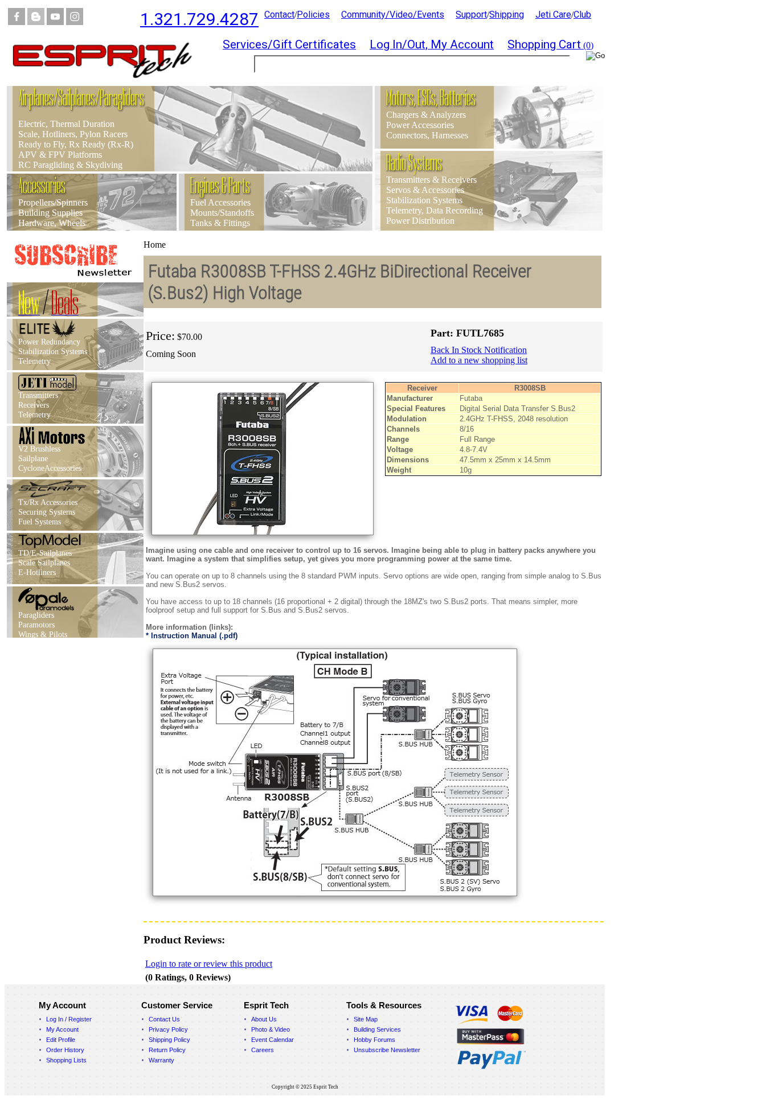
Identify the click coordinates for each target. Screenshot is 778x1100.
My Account (62, 1029)
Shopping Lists (66, 1060)
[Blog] (35, 22)
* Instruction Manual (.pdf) (192, 635)
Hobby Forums (374, 1039)
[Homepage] (109, 83)
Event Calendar (272, 1039)
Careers (262, 1049)
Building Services (377, 1029)
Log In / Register (69, 1019)
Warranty (161, 1060)
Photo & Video (270, 1029)
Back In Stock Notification (479, 350)
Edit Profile (60, 1039)
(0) (550, 45)
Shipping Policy (169, 1039)
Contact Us (164, 1019)
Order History (65, 1049)
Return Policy (167, 1049)
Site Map (366, 1019)
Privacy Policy (168, 1029)
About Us (264, 1019)
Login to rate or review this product (208, 963)
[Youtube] (55, 22)
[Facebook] (16, 22)
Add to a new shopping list (479, 360)
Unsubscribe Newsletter (387, 1049)
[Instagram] (74, 22)
